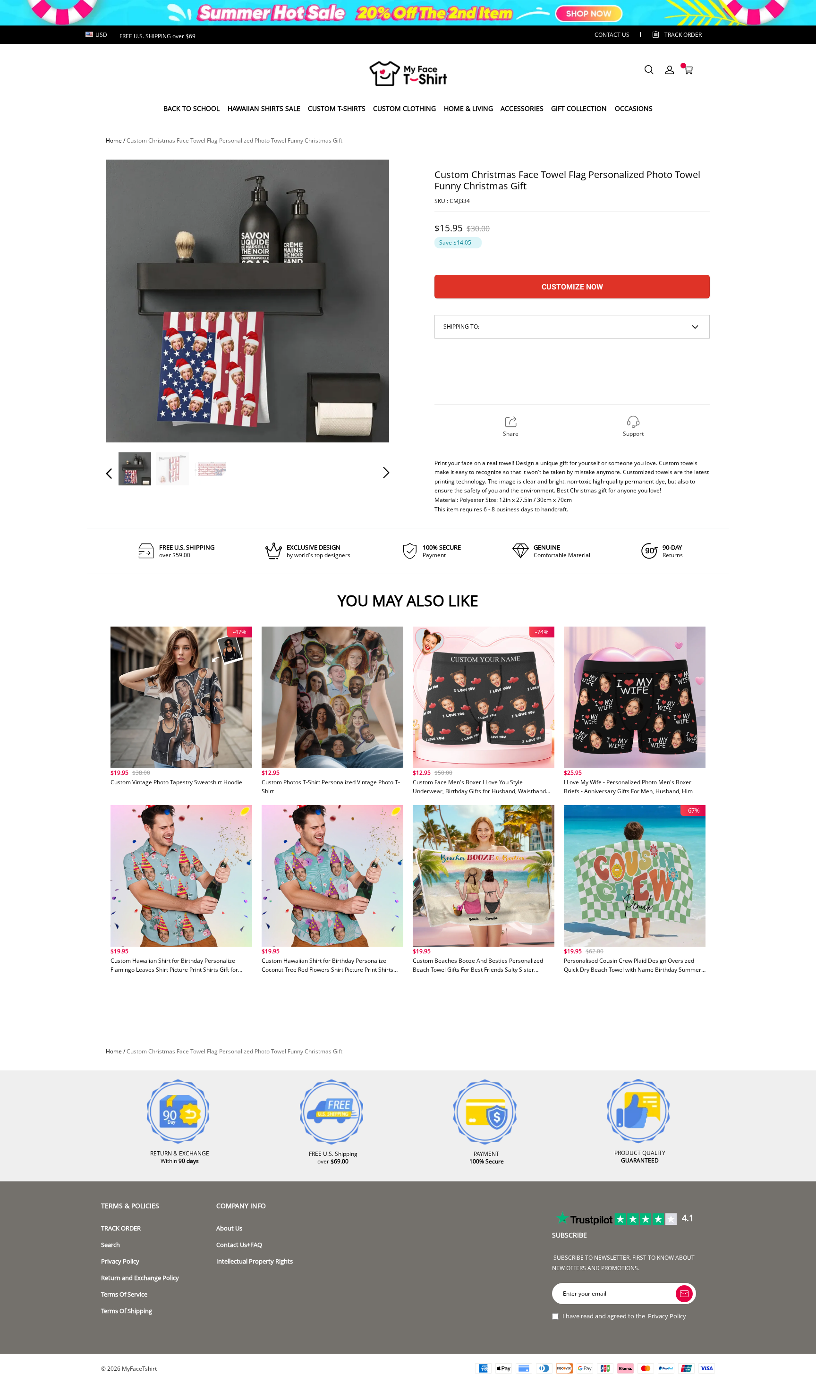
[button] (128, 300)
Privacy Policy (120, 1261)
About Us (229, 1228)
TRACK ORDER (121, 1228)
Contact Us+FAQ (239, 1245)
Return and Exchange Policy (140, 1278)
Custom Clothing (404, 108)
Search (110, 1245)
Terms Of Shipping (126, 1311)
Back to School (191, 108)
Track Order (683, 35)
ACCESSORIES (522, 108)
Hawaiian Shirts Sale (264, 108)
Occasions (634, 108)
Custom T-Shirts (337, 108)
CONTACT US (612, 35)
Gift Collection (579, 108)
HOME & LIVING (468, 108)
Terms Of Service (124, 1294)
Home (114, 140)
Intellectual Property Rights (254, 1261)
